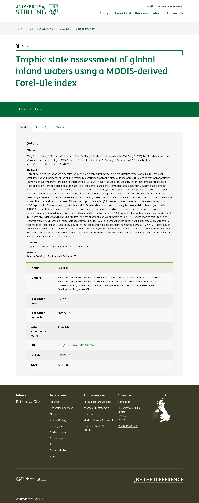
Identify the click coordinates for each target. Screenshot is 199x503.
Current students (59, 450)
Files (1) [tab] (60, 127)
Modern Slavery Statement (98, 420)
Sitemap (88, 413)
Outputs (64, 28)
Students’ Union (58, 432)
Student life (174, 13)
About (157, 13)
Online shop (56, 438)
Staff (52, 456)
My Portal (161, 6)
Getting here (56, 426)
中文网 (150, 6)
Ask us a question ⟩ (128, 425)
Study (104, 13)
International (121, 13)
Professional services (61, 407)
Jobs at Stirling (58, 420)
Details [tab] (23, 127)
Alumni (53, 413)
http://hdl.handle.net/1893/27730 (76, 345)
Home (19, 28)
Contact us (124, 401)
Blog (52, 444)
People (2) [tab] (41, 127)
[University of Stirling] (37, 9)
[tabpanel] (99, 254)
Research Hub (45, 28)
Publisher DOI (38, 109)
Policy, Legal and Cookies (97, 401)
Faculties (54, 401)
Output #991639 (85, 28)
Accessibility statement (96, 407)
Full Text (21, 109)
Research (142, 13)
